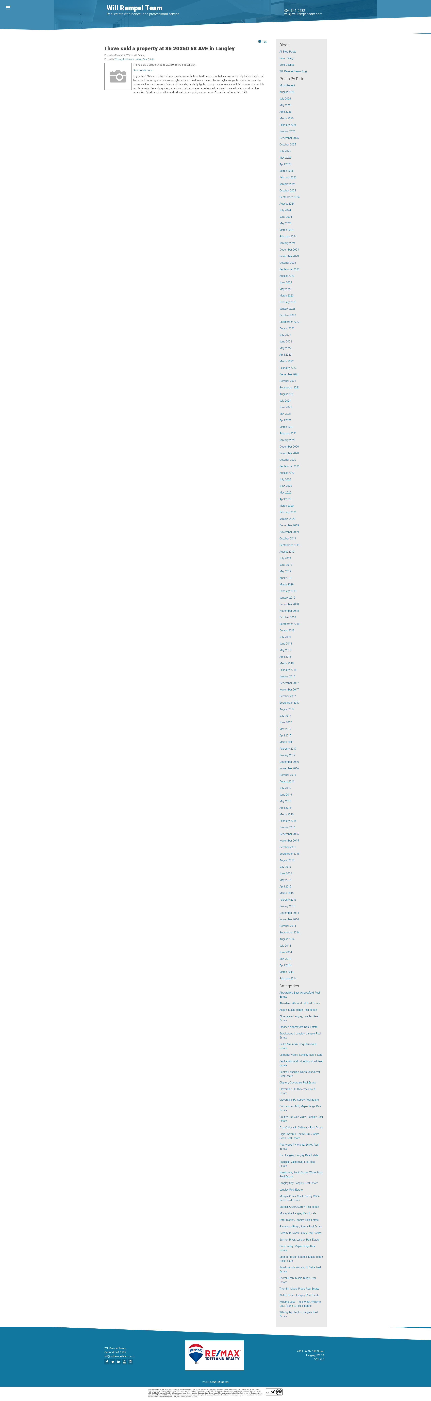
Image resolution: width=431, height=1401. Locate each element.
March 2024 (286, 230)
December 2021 (289, 374)
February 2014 (287, 979)
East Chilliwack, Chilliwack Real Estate (301, 1128)
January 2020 (287, 519)
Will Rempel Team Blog (293, 71)
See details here (142, 71)
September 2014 (289, 933)
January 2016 (287, 828)
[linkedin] (119, 1362)
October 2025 (287, 145)
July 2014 (285, 946)
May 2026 (285, 105)
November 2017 (289, 690)
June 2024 (285, 217)
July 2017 (285, 716)
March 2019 (286, 585)
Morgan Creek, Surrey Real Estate (299, 1207)
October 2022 (287, 315)
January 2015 (287, 906)
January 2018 (287, 676)
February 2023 (287, 302)
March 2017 (286, 742)
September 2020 (289, 466)
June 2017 (285, 722)
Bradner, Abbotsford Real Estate (298, 1027)
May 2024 (285, 223)
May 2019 (285, 571)
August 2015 (286, 860)
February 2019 (287, 591)
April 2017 (285, 736)
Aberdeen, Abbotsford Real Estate (299, 1003)
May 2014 (285, 959)
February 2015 (287, 900)
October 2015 (287, 847)
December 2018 (289, 604)
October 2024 (287, 191)
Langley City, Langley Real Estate (298, 1183)
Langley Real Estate (291, 1190)
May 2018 (285, 650)
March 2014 (286, 972)
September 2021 (289, 388)
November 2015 (289, 841)
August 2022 (286, 328)
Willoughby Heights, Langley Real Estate (134, 59)
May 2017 (285, 729)
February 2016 (287, 821)
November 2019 (289, 532)
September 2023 (289, 269)
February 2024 (287, 237)
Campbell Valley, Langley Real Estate (300, 1055)
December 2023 (289, 250)
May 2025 (285, 158)
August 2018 (286, 631)
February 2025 (287, 177)
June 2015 (285, 873)
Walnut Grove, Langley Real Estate (299, 1295)
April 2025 (285, 164)
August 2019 (286, 552)
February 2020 (287, 512)
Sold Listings (286, 65)
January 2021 (287, 440)
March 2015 (286, 893)
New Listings (286, 58)
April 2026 (285, 112)
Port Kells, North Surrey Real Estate (300, 1233)
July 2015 (285, 867)
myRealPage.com (220, 1381)
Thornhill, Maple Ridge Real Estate (299, 1289)
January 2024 (287, 243)
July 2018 (285, 637)
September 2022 (289, 322)
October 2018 (287, 617)
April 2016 (285, 808)
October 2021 (287, 381)
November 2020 (289, 453)
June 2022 (285, 342)
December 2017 (289, 683)
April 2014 (285, 965)
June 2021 (285, 407)
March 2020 (286, 506)
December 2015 (289, 834)
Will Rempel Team (135, 8)
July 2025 (285, 151)
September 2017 (289, 703)
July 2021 (285, 401)
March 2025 (286, 171)
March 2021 (286, 427)
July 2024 (285, 210)
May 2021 (285, 414)
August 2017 (286, 709)
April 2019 (285, 578)
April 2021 (285, 420)
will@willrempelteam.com (303, 14)
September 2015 (289, 854)
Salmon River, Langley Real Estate (299, 1240)
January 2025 (287, 184)
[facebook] (107, 1362)
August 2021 (286, 394)
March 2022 (286, 361)
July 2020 (285, 479)
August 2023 (286, 276)
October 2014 (287, 926)
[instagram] (131, 1362)
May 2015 (285, 880)
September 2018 (289, 624)
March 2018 (286, 663)
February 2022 (287, 368)
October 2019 (287, 539)
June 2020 (285, 486)
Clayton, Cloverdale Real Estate (297, 1083)
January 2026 (287, 131)
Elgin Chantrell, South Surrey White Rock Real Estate (299, 1136)
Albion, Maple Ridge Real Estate (298, 1010)
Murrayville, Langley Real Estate (297, 1213)
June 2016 (285, 795)
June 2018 (285, 644)
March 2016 (286, 814)
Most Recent (287, 86)
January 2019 (287, 598)
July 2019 (285, 558)
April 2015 (285, 887)
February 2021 (287, 434)
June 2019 (285, 565)
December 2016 (289, 762)
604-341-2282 (294, 10)
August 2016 (286, 782)
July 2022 (285, 335)
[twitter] (113, 1362)
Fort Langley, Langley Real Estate (299, 1155)
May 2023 (285, 289)
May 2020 (285, 493)
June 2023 (285, 283)
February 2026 (287, 125)
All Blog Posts (287, 52)
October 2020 (287, 460)
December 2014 (289, 913)
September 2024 (289, 197)
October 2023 (287, 263)
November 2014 (289, 919)
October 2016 (287, 775)
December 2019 (289, 525)
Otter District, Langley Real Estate (299, 1220)
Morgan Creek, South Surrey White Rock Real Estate (299, 1198)
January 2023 (287, 309)
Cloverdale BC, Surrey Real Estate (299, 1100)
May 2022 (285, 348)
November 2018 (289, 611)
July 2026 (285, 99)
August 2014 (286, 939)
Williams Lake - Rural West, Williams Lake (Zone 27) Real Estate (300, 1304)
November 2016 (289, 768)
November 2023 (289, 256)
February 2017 (287, 749)
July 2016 (285, 788)
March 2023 (286, 296)
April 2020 (285, 499)
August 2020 (286, 473)
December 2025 (289, 138)
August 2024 (286, 204)
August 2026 (286, 92)
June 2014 (285, 952)
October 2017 (287, 696)
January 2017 (287, 755)
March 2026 (286, 118)
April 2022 (285, 355)
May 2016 (285, 801)
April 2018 (285, 657)
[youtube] (125, 1362)
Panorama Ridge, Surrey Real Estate (300, 1227)
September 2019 (289, 545)
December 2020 (289, 447)
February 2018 (287, 670)
